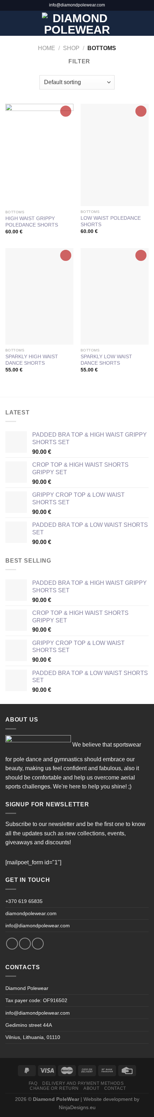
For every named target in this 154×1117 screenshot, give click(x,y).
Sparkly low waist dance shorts (106, 360)
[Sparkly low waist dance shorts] (115, 296)
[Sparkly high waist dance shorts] (39, 296)
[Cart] (145, 23)
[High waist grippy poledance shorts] (39, 155)
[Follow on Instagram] (25, 944)
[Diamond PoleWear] (77, 23)
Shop (71, 48)
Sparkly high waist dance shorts (31, 360)
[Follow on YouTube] (38, 944)
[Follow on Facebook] (12, 944)
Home (46, 48)
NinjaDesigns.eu (77, 1107)
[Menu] (9, 23)
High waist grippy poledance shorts (31, 222)
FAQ (33, 1083)
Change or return (54, 1088)
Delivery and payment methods (83, 1083)
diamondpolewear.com (31, 913)
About (91, 1088)
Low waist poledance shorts (111, 221)
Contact (115, 1088)
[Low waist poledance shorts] (115, 155)
